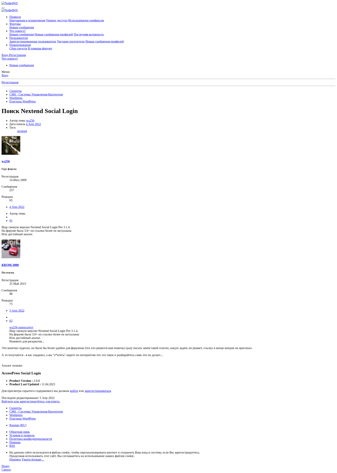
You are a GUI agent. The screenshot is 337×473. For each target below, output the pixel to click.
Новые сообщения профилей (54, 34)
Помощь (14, 442)
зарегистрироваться (98, 391)
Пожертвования (20, 45)
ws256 (30, 120)
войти (74, 391)
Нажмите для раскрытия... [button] (26, 341)
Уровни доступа (56, 20)
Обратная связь (19, 431)
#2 (10, 320)
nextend (22, 131)
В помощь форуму (40, 48)
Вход (5, 75)
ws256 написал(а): (21, 327)
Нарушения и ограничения (27, 20)
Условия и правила (22, 435)
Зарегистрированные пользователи (32, 41)
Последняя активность (89, 34)
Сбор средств (18, 48)
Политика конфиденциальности (30, 438)
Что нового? (17, 31)
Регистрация (10, 82)
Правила (15, 17)
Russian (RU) (17, 425)
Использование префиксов (86, 20)
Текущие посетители (71, 41)
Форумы (15, 24)
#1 (10, 220)
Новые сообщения (21, 27)
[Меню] (3, 7)
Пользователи (18, 38)
